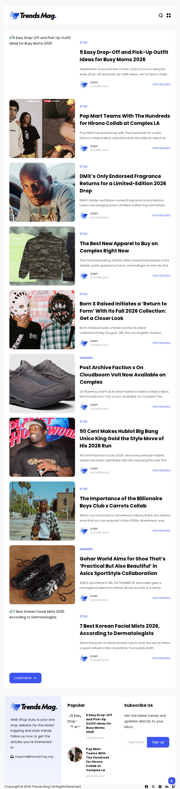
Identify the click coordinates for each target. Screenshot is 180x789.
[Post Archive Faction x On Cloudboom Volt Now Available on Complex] (42, 383)
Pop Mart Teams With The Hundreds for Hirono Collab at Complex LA (125, 120)
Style (83, 43)
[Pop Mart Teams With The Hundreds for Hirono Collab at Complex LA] (42, 128)
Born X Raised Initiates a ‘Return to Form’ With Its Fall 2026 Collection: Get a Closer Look (123, 311)
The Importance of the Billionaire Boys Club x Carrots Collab (121, 502)
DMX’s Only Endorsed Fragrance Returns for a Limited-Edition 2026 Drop (123, 183)
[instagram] (160, 786)
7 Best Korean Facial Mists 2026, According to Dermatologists (120, 630)
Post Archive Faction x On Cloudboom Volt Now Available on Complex (123, 374)
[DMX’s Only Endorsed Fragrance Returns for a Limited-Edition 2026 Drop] (42, 192)
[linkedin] (167, 786)
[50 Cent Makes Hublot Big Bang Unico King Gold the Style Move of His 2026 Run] (42, 447)
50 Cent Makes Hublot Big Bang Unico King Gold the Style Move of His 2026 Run (122, 438)
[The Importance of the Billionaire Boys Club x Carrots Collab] (42, 511)
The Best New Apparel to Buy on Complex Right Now (119, 247)
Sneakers (86, 358)
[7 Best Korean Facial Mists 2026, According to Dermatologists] (42, 638)
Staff (94, 82)
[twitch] (173, 786)
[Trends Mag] (32, 15)
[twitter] (153, 786)
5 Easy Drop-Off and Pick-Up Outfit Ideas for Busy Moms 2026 (124, 56)
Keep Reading (162, 84)
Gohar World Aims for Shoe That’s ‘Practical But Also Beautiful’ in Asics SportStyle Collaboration (122, 566)
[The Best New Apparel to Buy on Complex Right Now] (42, 256)
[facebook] (146, 786)
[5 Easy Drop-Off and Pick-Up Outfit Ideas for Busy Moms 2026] (42, 64)
